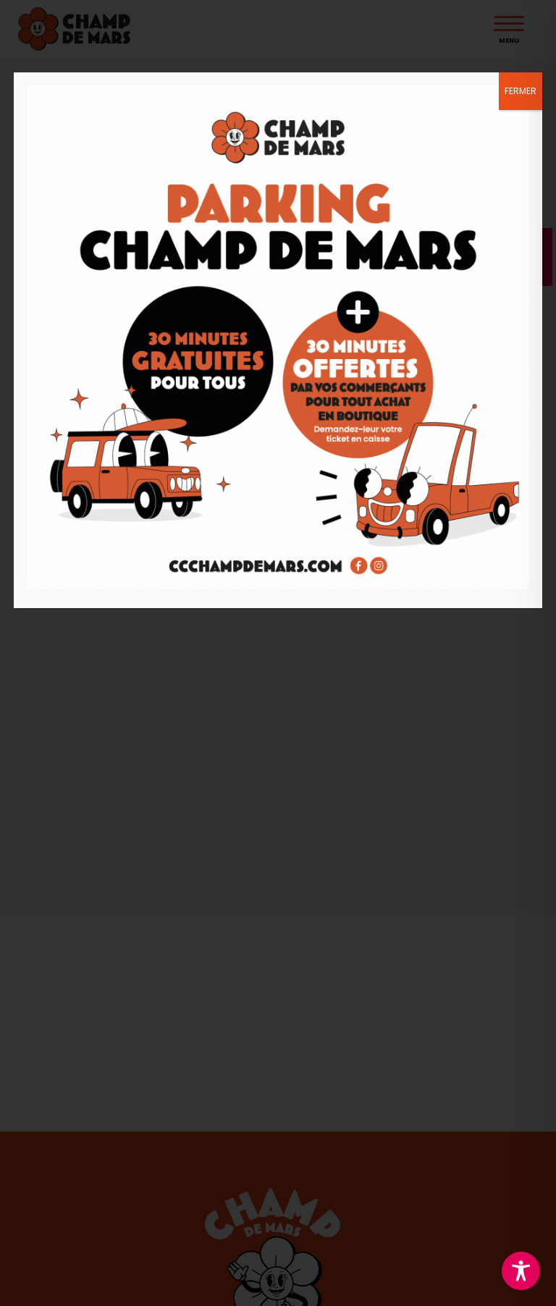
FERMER (520, 91)
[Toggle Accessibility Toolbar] (521, 1271)
